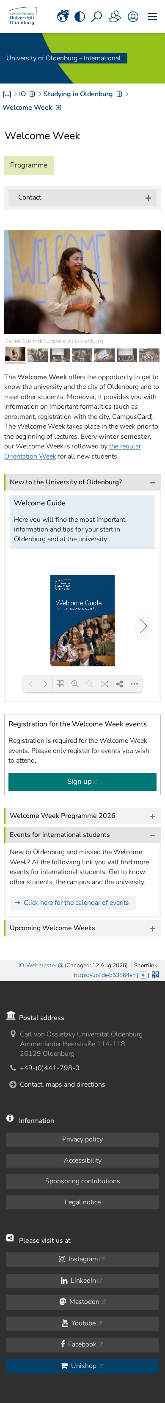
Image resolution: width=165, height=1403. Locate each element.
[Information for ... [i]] (115, 16)
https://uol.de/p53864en (105, 975)
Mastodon (83, 1301)
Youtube (83, 1323)
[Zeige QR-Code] (154, 974)
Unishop (82, 1366)
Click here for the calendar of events (76, 902)
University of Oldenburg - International (63, 58)
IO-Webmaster (38, 965)
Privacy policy (82, 1139)
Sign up (79, 781)
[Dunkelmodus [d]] (79, 16)
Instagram (82, 1259)
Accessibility (83, 1160)
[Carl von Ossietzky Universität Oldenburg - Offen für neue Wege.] (22, 16)
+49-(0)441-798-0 (50, 1068)
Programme (28, 165)
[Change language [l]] (62, 16)
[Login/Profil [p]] (133, 16)
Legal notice (83, 1202)
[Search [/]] (97, 16)
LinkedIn (82, 1280)
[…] (7, 94)
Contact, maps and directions (62, 1084)
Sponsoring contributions (82, 1181)
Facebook (81, 1344)
